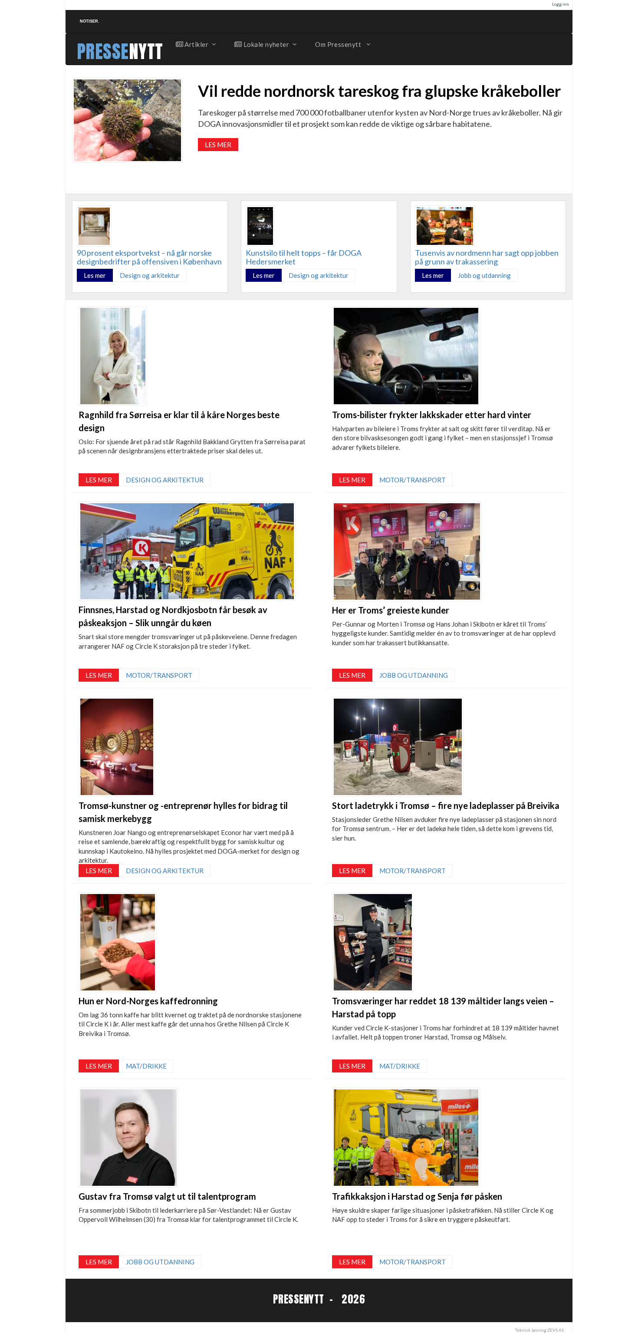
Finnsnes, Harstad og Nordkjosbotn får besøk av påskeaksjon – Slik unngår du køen (173, 616)
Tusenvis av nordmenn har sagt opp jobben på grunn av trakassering (487, 257)
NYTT (146, 51)
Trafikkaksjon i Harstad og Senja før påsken (417, 1196)
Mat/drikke (146, 1066)
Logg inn (560, 4)
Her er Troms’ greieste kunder (390, 610)
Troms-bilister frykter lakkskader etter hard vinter (431, 414)
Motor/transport (159, 675)
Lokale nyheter (265, 44)
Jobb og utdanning (484, 275)
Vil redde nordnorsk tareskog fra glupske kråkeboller (379, 90)
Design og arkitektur (150, 275)
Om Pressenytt (338, 44)
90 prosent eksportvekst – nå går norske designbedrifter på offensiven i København (149, 257)
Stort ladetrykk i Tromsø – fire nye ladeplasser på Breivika (445, 805)
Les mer (218, 144)
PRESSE (103, 51)
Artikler (195, 44)
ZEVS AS (555, 1330)
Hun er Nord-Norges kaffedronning (148, 1001)
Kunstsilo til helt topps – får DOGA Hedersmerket (304, 257)
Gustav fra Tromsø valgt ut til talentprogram (167, 1196)
